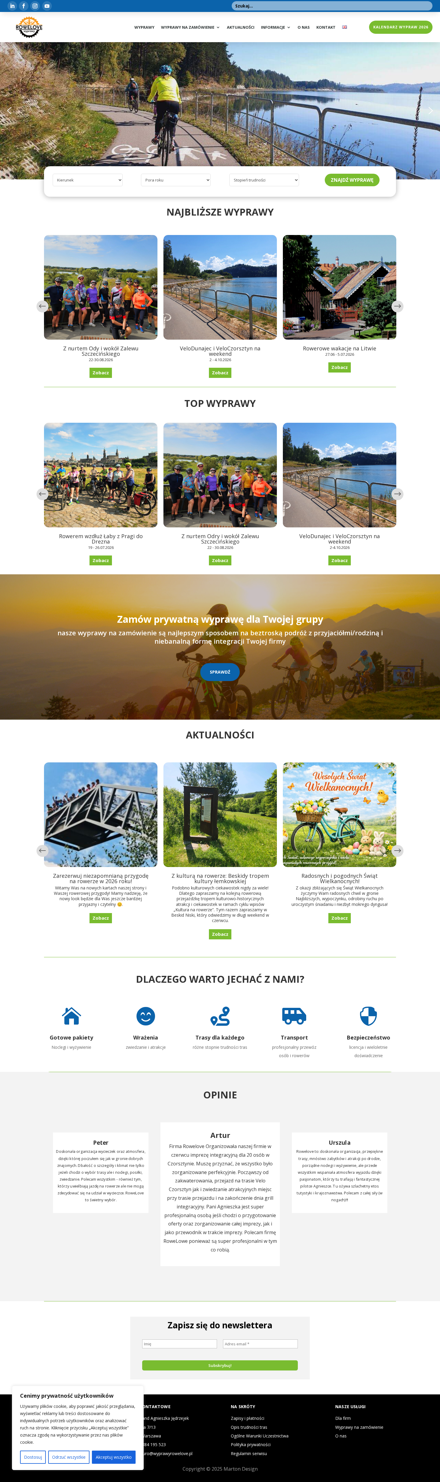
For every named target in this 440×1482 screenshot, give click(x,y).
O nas (304, 27)
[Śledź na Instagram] (35, 6)
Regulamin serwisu (249, 1453)
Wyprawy (144, 27)
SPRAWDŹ (220, 672)
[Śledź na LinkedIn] (12, 6)
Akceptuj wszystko (114, 1457)
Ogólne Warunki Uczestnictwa (260, 1436)
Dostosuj (33, 1457)
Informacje (273, 27)
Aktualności (240, 27)
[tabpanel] (220, 1194)
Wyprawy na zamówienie (187, 27)
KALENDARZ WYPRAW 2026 (400, 27)
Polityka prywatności (251, 1444)
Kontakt (326, 27)
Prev (42, 306)
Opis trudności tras (249, 1427)
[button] (9, 110)
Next (397, 306)
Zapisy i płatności (247, 1418)
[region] (78, 1428)
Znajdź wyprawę (352, 180)
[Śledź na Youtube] (47, 6)
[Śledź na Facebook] (23, 6)
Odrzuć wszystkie (69, 1457)
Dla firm (343, 1418)
